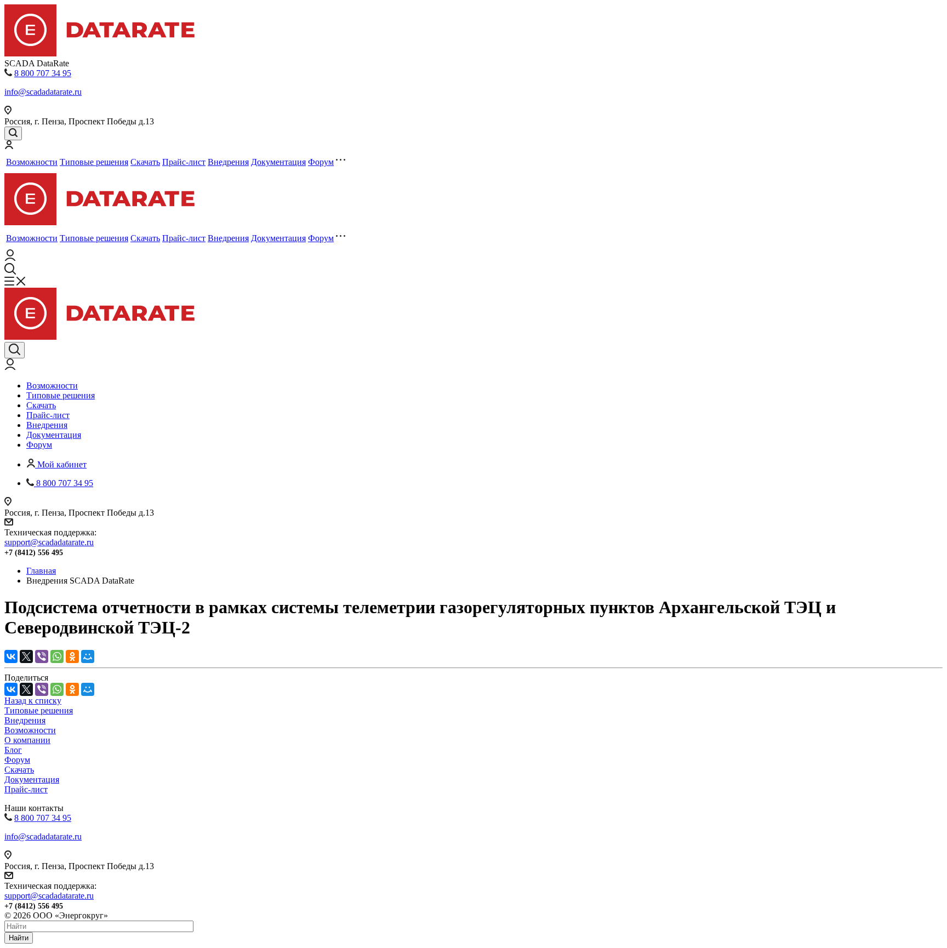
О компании (27, 740)
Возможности (32, 162)
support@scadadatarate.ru (49, 542)
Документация (278, 162)
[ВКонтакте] (11, 656)
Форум (321, 162)
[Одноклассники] (72, 656)
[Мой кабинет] (8, 146)
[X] (26, 656)
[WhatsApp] (57, 656)
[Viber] (41, 656)
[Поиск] (13, 133)
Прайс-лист (184, 162)
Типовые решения (94, 162)
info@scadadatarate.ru (43, 91)
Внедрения (228, 162)
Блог (13, 750)
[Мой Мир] (87, 656)
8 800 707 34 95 (42, 73)
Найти (18, 938)
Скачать (145, 162)
